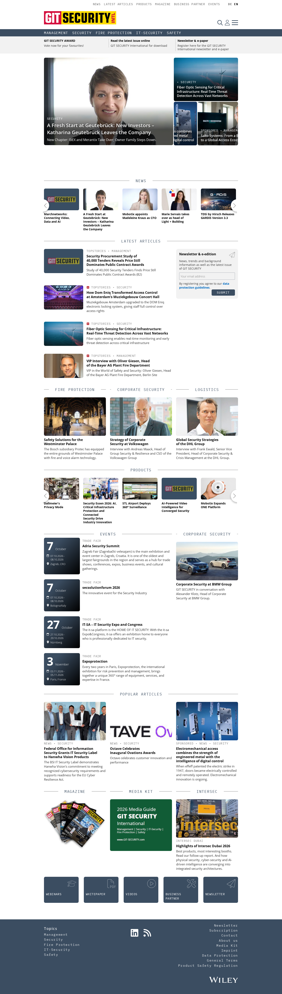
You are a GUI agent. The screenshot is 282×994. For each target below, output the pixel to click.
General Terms (222, 960)
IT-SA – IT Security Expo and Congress (112, 624)
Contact (229, 935)
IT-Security (149, 33)
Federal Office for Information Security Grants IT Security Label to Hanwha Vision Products (70, 752)
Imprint (229, 950)
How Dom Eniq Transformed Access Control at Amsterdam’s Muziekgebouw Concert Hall (122, 294)
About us (228, 940)
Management (56, 33)
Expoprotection (95, 661)
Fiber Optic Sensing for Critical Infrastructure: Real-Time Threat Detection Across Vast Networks (202, 91)
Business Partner (189, 4)
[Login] (227, 22)
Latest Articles (118, 4)
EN (236, 4)
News (97, 4)
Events (214, 4)
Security (82, 33)
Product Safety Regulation (208, 965)
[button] (43, 205)
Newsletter (226, 925)
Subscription (223, 930)
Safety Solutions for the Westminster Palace (63, 441)
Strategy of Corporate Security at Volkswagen (129, 441)
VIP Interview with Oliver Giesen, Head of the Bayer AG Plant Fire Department (118, 363)
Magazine (163, 4)
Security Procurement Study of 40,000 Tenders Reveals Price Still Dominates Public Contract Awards (115, 260)
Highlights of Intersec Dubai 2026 (203, 846)
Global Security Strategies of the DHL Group (197, 441)
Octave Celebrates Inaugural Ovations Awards (132, 750)
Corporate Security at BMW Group (204, 584)
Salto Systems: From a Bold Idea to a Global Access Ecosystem (202, 137)
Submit (223, 292)
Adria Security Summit (101, 546)
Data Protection (220, 955)
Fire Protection (114, 33)
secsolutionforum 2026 (101, 587)
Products (144, 4)
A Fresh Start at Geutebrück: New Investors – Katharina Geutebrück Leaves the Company (100, 129)
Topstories (96, 251)
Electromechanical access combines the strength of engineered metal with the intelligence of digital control (200, 754)
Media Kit (227, 945)
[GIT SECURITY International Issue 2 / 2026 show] (84, 825)
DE (230, 4)
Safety (174, 33)
